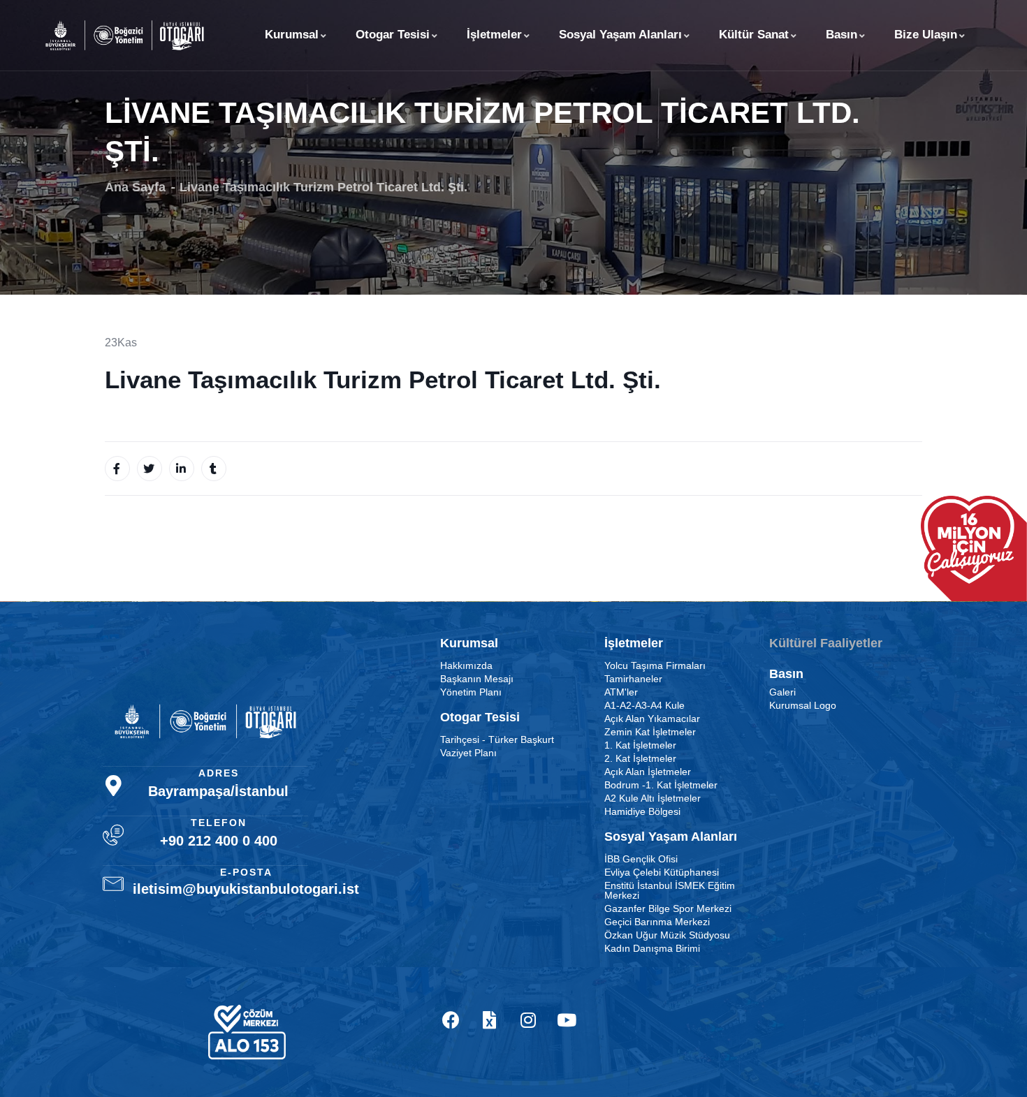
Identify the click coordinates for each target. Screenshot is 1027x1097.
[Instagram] (528, 1019)
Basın (841, 34)
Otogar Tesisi (393, 34)
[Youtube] (566, 1019)
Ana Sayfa (135, 187)
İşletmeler (494, 34)
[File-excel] (489, 1019)
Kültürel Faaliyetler (825, 643)
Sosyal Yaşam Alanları (620, 34)
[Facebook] (451, 1019)
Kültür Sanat (754, 34)
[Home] (124, 35)
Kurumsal (292, 34)
